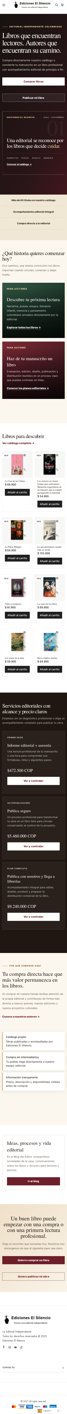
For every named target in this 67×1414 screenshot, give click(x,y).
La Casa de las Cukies (15, 481)
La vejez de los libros (47, 603)
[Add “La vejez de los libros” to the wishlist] (57, 585)
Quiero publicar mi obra (33, 1276)
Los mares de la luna (14, 657)
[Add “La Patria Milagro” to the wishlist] (25, 528)
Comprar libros (33, 81)
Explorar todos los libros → (24, 327)
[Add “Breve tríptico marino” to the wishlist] (57, 639)
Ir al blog (33, 1181)
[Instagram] (10, 1348)
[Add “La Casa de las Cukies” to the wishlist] (25, 462)
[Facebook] (4, 1347)
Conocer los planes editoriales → (28, 388)
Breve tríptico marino (47, 657)
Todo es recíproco (13, 603)
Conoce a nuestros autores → (21, 1016)
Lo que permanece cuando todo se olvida (49, 548)
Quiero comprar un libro (33, 1260)
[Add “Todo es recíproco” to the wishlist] (25, 585)
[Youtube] (15, 1348)
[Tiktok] (21, 1348)
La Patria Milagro (13, 546)
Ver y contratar (33, 780)
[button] (25, 469)
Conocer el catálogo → (19, 164)
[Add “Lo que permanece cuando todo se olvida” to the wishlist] (57, 528)
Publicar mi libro (33, 97)
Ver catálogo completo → (18, 443)
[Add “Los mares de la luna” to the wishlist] (25, 639)
